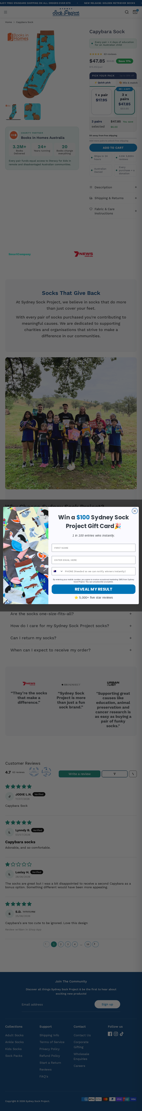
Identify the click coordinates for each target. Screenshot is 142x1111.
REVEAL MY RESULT (93, 589)
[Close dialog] (134, 511)
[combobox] (57, 571)
